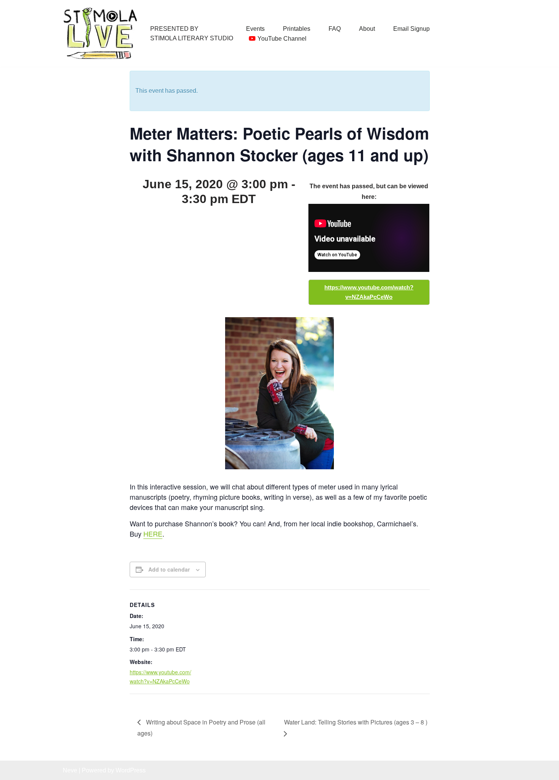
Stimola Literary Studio (191, 38)
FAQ (335, 28)
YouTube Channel (281, 38)
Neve (70, 770)
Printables (296, 28)
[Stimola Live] (101, 33)
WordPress (131, 770)
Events (255, 28)
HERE (152, 534)
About (367, 28)
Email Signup (411, 28)
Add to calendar (169, 569)
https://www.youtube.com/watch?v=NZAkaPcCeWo (368, 292)
